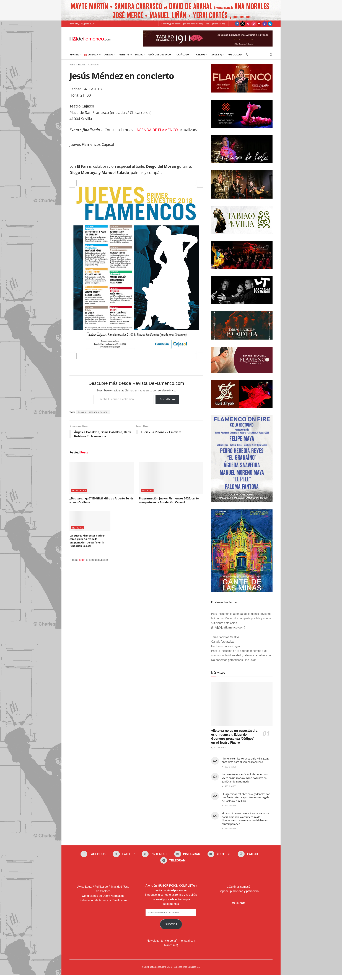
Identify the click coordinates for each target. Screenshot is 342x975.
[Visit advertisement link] (171, 10)
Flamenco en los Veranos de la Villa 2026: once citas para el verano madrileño (245, 760)
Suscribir (171, 924)
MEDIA (139, 54)
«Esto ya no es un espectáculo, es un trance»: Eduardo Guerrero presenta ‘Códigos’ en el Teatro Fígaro (234, 736)
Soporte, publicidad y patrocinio (239, 891)
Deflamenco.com (157, 967)
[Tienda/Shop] (219, 23)
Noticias (147, 490)
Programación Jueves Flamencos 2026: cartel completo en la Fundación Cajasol (169, 500)
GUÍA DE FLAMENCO (159, 54)
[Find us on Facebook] (237, 23)
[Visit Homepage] (89, 38)
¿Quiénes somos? (238, 886)
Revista (82, 64)
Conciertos (93, 64)
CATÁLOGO (183, 54)
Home (72, 64)
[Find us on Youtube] (259, 23)
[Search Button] (271, 54)
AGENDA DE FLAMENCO (157, 129)
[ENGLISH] (216, 54)
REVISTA (74, 54)
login (82, 559)
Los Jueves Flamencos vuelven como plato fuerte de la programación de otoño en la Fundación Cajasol (87, 541)
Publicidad (235, 54)
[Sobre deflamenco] (193, 23)
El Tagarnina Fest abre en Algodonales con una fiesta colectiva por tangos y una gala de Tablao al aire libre (246, 797)
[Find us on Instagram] (253, 23)
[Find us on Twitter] (242, 23)
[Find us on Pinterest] (248, 23)
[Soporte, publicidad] (171, 23)
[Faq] (207, 23)
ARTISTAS (124, 54)
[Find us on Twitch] (264, 23)
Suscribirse (167, 399)
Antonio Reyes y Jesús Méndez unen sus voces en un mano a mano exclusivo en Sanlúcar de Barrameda (245, 778)
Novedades (79, 490)
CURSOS (108, 54)
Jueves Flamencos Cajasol (93, 412)
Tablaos (200, 54)
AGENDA (93, 54)
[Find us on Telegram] (270, 23)
